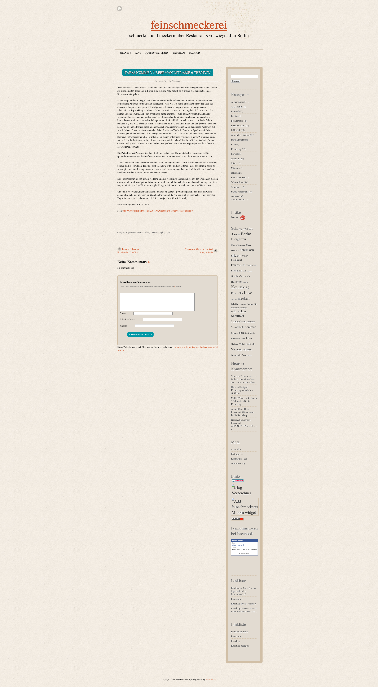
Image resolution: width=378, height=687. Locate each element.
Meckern (235, 158)
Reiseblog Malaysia (240, 608)
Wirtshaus (247, 349)
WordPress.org (238, 463)
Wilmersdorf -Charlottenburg (238, 198)
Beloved (235, 111)
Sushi (243, 338)
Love (138, 52)
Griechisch (244, 276)
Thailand (234, 344)
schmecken (238, 311)
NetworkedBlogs (237, 540)
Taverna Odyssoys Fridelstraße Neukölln (128, 250)
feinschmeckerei (189, 24)
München (235, 167)
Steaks (252, 333)
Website (123, 325)
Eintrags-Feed (237, 453)
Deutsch (235, 250)
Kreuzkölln (237, 293)
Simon (234, 376)
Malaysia (194, 52)
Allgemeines (131, 232)
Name (123, 312)
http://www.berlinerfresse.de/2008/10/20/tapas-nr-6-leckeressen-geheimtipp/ (158, 210)
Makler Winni (237, 397)
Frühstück (235, 130)
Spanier (234, 332)
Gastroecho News (239, 419)
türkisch (250, 344)
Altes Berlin (236, 106)
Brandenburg (237, 120)
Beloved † (125, 52)
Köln (233, 144)
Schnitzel (237, 315)
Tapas (167, 232)
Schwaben (251, 321)
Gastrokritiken (251, 549)
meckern (244, 298)
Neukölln (235, 172)
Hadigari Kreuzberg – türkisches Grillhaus (242, 390)
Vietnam (236, 349)
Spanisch (244, 332)
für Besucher (247, 271)
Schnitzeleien (237, 182)
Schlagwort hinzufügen (239, 307)
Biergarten (238, 238)
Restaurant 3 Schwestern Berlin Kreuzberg (244, 401)
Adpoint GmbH (238, 408)
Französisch (238, 265)
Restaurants (241, 549)
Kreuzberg (236, 149)
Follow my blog (244, 553)
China (248, 244)
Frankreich (237, 259)
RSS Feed (119, 8)
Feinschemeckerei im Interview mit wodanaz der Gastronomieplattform (244, 379)
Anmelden (236, 449)
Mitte (233, 163)
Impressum (236, 598)
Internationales (143, 232)
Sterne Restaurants (239, 191)
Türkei (242, 343)
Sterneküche (235, 338)
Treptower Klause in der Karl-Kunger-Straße (199, 250)
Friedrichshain (237, 125)
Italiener (236, 281)
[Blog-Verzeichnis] (238, 482)
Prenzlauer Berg (238, 177)
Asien (235, 233)
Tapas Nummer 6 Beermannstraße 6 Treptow (168, 72)
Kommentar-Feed (239, 458)
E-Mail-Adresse (127, 319)
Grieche (234, 276)
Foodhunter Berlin (156, 52)
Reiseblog (179, 52)
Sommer (154, 232)
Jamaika (245, 282)
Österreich (236, 355)
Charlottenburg (238, 244)
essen (245, 256)
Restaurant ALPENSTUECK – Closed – (244, 426)
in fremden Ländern (240, 134)
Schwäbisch (237, 327)
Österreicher (247, 355)
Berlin (234, 116)
